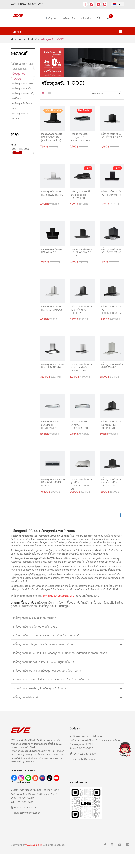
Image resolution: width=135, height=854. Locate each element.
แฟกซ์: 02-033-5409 (84, 754)
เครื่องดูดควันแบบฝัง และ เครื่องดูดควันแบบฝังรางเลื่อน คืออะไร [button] (47, 671)
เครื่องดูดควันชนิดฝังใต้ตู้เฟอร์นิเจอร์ (23, 96)
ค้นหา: (13, 144)
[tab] (42, 93)
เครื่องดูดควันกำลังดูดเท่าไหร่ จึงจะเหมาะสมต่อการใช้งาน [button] (43, 644)
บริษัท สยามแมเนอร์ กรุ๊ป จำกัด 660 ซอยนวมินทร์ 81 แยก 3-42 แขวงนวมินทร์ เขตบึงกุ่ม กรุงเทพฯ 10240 (95, 740)
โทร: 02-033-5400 (82, 748)
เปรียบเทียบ (86, 18)
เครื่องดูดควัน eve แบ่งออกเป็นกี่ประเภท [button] (34, 618)
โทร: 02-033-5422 (23, 802)
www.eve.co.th (33, 845)
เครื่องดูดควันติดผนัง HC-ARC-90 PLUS (52, 308)
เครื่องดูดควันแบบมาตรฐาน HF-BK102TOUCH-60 (81, 137)
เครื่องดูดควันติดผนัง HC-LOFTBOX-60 (110, 250)
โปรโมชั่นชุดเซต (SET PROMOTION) (22, 66)
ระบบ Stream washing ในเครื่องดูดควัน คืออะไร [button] (39, 688)
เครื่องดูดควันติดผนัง (22, 88)
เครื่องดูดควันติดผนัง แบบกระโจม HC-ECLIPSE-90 (110, 425)
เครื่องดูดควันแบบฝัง (102, 602)
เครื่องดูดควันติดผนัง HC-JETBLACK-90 (111, 135)
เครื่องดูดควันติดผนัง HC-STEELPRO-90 (52, 193)
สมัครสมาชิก (69, 18)
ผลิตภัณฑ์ (32, 39)
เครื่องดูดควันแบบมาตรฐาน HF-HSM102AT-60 (79, 425)
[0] (107, 18)
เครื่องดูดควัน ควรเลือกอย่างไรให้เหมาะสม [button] (35, 627)
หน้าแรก (18, 39)
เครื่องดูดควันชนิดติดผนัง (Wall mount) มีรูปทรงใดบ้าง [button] (43, 662)
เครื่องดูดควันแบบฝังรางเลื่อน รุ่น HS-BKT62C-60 (81, 195)
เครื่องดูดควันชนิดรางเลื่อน (22, 106)
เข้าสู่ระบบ (52, 18)
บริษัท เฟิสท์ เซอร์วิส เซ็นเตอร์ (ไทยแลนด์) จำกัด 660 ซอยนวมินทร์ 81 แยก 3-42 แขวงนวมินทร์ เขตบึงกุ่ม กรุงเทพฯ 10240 (36, 794)
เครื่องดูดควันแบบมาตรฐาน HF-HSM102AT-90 (50, 425)
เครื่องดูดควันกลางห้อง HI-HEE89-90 (111, 365)
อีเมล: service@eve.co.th (26, 813)
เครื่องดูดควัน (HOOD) (18, 76)
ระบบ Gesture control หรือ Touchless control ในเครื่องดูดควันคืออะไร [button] (52, 679)
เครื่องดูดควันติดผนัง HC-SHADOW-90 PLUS (81, 252)
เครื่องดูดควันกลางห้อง (23, 83)
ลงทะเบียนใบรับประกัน (87, 596)
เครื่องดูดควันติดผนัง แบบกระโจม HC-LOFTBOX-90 (110, 482)
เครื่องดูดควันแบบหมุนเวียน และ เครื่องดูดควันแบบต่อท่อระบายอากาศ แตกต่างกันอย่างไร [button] (60, 653)
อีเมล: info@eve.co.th (84, 759)
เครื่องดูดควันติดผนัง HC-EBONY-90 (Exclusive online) (51, 137)
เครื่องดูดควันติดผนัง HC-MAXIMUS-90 (111, 193)
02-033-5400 (35, 4)
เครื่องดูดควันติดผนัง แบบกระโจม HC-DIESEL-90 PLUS (81, 310)
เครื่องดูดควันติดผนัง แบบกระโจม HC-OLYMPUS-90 (81, 367)
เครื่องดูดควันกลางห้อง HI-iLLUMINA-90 (52, 365)
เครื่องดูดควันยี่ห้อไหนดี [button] (25, 697)
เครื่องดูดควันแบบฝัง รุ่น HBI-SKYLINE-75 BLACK (53, 482)
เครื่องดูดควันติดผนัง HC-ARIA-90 (51, 250)
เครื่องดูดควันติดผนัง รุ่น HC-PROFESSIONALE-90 (81, 484)
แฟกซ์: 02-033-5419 (24, 807)
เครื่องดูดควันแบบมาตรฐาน (20, 115)
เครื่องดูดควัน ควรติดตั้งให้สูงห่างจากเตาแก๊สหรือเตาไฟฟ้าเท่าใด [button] (46, 635)
